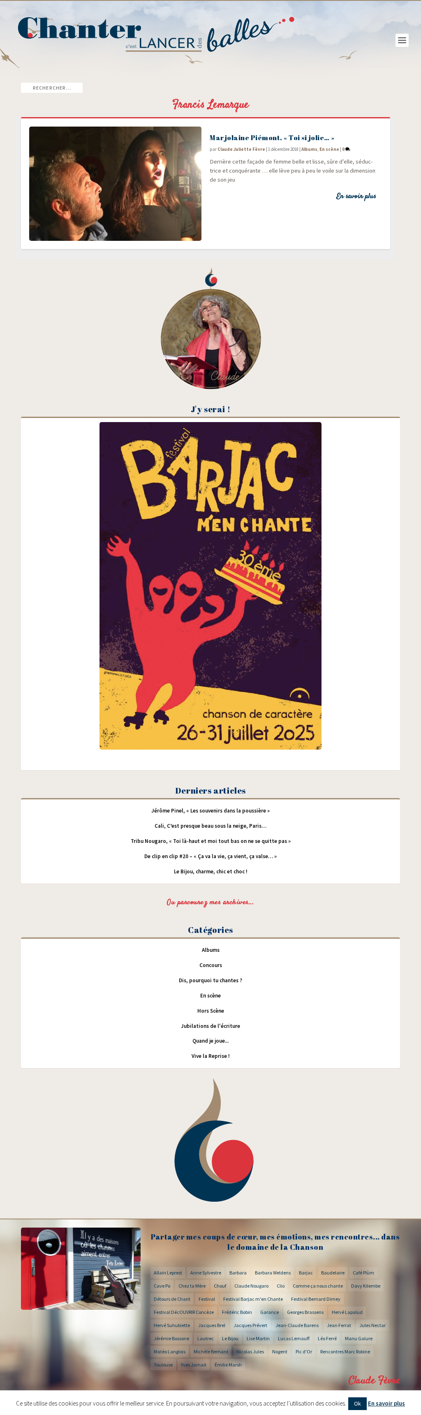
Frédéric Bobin (237, 1312)
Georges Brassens (305, 1312)
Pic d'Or (304, 1351)
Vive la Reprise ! (211, 1056)
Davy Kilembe (365, 1286)
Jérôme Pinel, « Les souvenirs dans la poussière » (210, 810)
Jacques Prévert (250, 1325)
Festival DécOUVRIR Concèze (184, 1312)
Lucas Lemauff (294, 1338)
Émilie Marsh (228, 1365)
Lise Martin (258, 1338)
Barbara (238, 1273)
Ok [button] (357, 1403)
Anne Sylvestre (205, 1273)
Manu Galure (358, 1338)
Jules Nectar (372, 1325)
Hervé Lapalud (347, 1312)
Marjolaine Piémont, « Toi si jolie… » (272, 137)
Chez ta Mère (192, 1286)
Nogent (279, 1351)
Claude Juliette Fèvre (241, 149)
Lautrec (205, 1338)
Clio (281, 1286)
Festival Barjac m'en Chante (253, 1299)
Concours (210, 965)
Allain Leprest (168, 1273)
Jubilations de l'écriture (210, 1026)
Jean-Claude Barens (297, 1325)
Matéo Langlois (169, 1351)
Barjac (306, 1273)
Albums (309, 149)
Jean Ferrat (339, 1325)
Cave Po (162, 1286)
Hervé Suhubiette (172, 1325)
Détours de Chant (172, 1299)
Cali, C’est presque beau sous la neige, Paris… (210, 825)
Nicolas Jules (250, 1351)
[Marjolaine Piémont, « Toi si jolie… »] (115, 184)
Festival (207, 1299)
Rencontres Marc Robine (345, 1351)
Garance (269, 1312)
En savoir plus (356, 196)
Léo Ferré (327, 1338)
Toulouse (163, 1365)
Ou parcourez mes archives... (210, 902)
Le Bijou (230, 1338)
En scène (329, 149)
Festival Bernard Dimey (315, 1299)
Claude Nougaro (251, 1286)
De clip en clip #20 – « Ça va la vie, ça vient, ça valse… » (210, 856)
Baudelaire (333, 1273)
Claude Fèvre (374, 1380)
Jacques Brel (211, 1325)
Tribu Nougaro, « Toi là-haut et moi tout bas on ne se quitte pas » (211, 841)
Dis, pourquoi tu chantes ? (210, 980)
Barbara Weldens (273, 1273)
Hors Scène (210, 1010)
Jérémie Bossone (171, 1338)
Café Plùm (363, 1273)
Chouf (220, 1286)
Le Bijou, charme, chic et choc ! (211, 871)
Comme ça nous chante (318, 1286)
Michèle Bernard (211, 1351)
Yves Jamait (193, 1365)
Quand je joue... (210, 1040)
